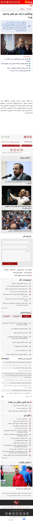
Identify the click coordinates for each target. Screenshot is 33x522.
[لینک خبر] (30, 137)
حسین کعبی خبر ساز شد (21, 350)
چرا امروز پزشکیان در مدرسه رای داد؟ (19, 70)
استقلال (12, 270)
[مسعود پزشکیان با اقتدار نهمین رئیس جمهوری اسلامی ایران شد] (16, 195)
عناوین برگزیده (24, 462)
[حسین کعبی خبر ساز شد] (16, 476)
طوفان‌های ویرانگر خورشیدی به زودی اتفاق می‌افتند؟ (15, 455)
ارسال (10, 263)
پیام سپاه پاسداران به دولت (21, 333)
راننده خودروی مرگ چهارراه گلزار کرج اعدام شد (17, 286)
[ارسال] (25, 137)
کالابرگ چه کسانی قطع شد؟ (21, 346)
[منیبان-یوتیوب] (7, 2)
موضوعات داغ (25, 280)
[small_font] (2, 137)
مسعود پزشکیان (26, 145)
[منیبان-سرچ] (27, 513)
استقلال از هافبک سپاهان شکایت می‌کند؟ (17, 354)
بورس (5, 270)
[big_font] (8, 137)
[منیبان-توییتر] (13, 2)
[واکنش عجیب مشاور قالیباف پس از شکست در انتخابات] (16, 171)
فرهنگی (12, 507)
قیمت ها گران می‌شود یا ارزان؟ (20, 342)
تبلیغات (17, 510)
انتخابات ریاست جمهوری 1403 (10, 145)
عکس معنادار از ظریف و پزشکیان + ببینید (17, 68)
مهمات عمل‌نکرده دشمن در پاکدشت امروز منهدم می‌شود (16, 299)
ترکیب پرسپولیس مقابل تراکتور (20, 443)
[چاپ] (28, 137)
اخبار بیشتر (3, 308)
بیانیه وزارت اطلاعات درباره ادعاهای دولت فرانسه (16, 289)
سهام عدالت (27, 272)
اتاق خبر (27, 415)
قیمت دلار (27, 270)
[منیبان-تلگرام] (18, 2)
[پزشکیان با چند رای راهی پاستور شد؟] (21, 150)
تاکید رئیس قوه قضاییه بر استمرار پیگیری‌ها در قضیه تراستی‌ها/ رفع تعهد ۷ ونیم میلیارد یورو (15, 452)
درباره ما (21, 510)
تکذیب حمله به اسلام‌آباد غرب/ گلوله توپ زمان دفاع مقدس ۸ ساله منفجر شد (15, 304)
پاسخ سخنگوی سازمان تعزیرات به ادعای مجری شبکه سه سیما (15, 295)
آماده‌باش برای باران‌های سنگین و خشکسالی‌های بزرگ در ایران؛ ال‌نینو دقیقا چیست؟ (15, 446)
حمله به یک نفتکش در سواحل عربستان (18, 449)
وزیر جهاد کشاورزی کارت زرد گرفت (20, 283)
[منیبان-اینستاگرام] (16, 2)
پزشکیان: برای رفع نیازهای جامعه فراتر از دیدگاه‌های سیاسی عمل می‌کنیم (17, 337)
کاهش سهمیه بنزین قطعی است (19, 328)
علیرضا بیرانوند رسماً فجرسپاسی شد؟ (19, 438)
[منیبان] (29, 2)
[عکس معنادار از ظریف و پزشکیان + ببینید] (16, 220)
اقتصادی (19, 507)
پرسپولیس (19, 270)
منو (29, 5)
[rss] (4, 2)
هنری (5, 507)
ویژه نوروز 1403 (17, 272)
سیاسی (27, 507)
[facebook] (11, 150)
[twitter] (18, 150)
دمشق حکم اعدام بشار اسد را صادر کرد (19, 291)
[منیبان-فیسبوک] (10, 2)
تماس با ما (12, 510)
